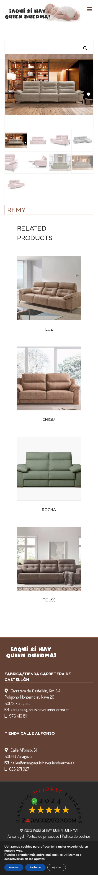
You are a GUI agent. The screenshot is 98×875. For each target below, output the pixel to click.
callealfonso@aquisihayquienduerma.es (42, 763)
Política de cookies (76, 836)
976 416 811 (18, 716)
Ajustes (56, 867)
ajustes (39, 859)
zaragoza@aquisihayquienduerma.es (40, 709)
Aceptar (14, 867)
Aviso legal (16, 836)
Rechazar (35, 867)
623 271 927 (19, 769)
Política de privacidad (42, 836)
